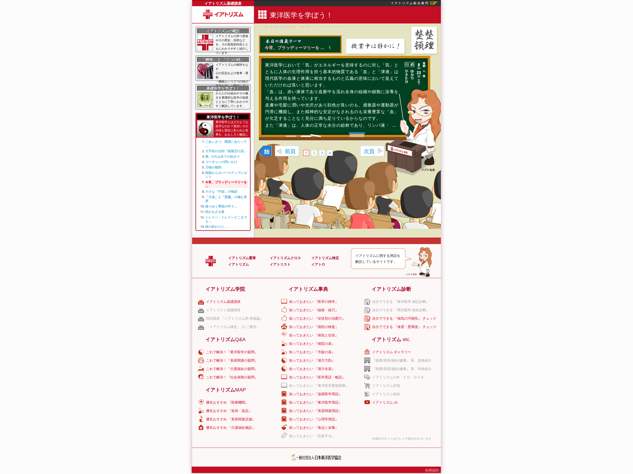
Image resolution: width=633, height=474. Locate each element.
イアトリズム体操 (386, 394)
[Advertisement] (483, 74)
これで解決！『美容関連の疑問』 (232, 360)
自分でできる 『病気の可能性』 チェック (404, 318)
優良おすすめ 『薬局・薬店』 (229, 410)
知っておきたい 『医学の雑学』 (314, 301)
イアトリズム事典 (308, 289)
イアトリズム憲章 (242, 258)
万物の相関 (213, 167)
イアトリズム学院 (225, 289)
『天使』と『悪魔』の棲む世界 (226, 199)
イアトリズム (238, 264)
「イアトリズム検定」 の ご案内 (231, 327)
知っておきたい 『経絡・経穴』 (314, 310)
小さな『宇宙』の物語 (221, 191)
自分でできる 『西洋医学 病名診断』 (401, 310)
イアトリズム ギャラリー (391, 352)
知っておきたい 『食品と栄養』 (314, 427)
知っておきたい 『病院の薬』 (312, 343)
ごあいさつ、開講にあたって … (226, 143)
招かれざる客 (215, 211)
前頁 (290, 151)
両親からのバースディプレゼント (226, 174)
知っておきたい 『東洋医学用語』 (315, 402)
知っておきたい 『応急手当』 (312, 436)
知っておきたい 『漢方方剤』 (312, 360)
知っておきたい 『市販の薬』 (312, 352)
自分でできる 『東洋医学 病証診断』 (401, 301)
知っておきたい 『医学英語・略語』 (317, 377)
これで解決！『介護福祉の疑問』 (232, 369)
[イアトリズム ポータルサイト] (414, 2)
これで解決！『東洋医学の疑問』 (232, 352)
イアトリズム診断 (391, 289)
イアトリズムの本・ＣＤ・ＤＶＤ (398, 377)
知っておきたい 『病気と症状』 (314, 335)
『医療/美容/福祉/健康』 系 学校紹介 (401, 369)
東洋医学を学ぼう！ (286, 27)
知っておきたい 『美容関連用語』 (315, 410)
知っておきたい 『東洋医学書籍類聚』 (319, 385)
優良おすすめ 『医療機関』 (227, 402)
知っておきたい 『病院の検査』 (314, 327)
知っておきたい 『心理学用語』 (314, 419)
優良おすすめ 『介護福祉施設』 (230, 427)
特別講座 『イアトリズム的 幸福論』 (234, 318)
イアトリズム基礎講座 (223, 3)
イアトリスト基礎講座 (223, 310)
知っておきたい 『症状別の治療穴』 (317, 318)
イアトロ (318, 264)
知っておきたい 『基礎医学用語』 (315, 394)
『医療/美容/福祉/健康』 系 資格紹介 (401, 360)
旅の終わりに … (216, 226)
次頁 (369, 151)
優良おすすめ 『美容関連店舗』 (230, 419)
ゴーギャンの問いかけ (221, 162)
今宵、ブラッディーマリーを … (226, 184)
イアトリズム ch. (385, 402)
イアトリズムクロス (285, 258)
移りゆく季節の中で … (221, 206)
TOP (265, 27)
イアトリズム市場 (386, 385)
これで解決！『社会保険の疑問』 (232, 377)
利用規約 (432, 470)
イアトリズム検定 (325, 258)
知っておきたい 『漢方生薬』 (312, 369)
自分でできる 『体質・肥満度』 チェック (404, 327)
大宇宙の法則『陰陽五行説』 (226, 151)
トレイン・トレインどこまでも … (226, 219)
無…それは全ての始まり (222, 156)
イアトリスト (280, 264)
